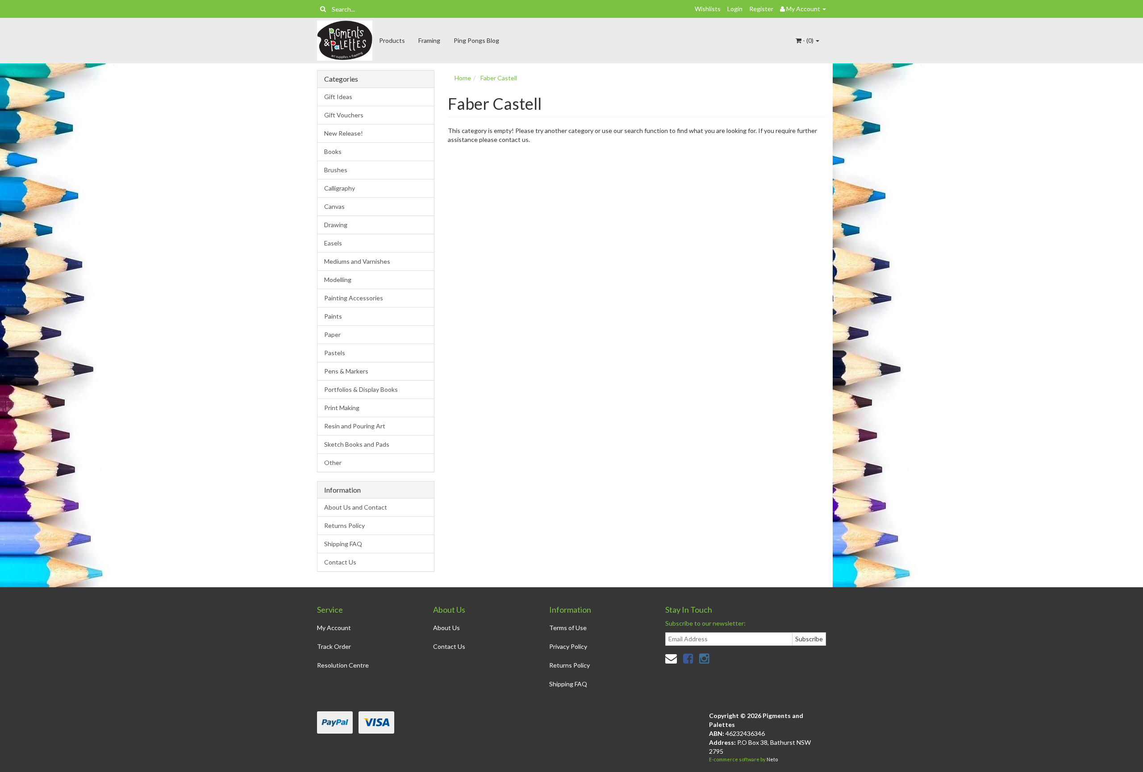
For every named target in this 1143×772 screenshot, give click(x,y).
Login (735, 8)
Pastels (334, 353)
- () (808, 40)
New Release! (343, 133)
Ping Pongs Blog (476, 40)
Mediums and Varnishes (357, 261)
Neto (772, 759)
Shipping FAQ (343, 544)
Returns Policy (344, 525)
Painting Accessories (353, 298)
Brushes (335, 170)
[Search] (323, 9)
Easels (333, 243)
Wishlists (708, 8)
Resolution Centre (343, 665)
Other (333, 462)
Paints (333, 316)
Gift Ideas (338, 96)
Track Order (334, 646)
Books (333, 151)
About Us (446, 627)
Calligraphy (339, 188)
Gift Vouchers (343, 115)
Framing (429, 40)
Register (761, 8)
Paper (332, 334)
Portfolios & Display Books (361, 389)
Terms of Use (568, 627)
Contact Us (340, 562)
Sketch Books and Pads (356, 444)
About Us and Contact (355, 507)
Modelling (337, 279)
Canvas (334, 206)
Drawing (335, 224)
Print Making (341, 407)
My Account (334, 627)
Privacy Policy (568, 646)
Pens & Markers (346, 371)
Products (392, 40)
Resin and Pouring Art (354, 426)
